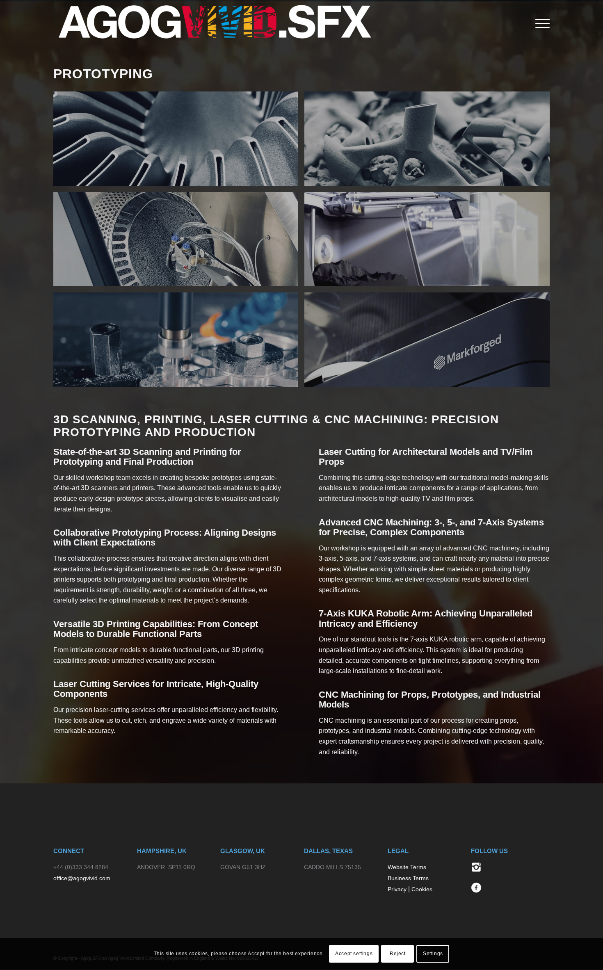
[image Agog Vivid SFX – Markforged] (429, 342)
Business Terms (408, 878)
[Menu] (540, 23)
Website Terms (407, 867)
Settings (433, 954)
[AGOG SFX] (214, 23)
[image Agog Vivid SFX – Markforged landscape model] (429, 242)
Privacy (397, 889)
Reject (398, 954)
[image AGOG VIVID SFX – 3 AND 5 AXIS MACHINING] (178, 342)
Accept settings (353, 954)
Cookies (421, 889)
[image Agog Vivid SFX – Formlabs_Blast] (178, 242)
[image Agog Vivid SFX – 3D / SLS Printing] (178, 141)
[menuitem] (540, 23)
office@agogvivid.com (81, 878)
